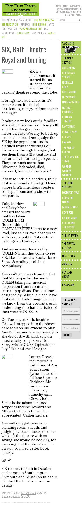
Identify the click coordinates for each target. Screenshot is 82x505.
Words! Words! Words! (66, 170)
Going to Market (67, 200)
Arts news (68, 68)
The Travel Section (68, 245)
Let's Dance (68, 97)
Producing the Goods (68, 225)
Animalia (67, 264)
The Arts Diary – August (16, 20)
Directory (23, 33)
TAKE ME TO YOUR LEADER (69, 45)
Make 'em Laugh (70, 102)
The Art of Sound (68, 149)
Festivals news (67, 84)
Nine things (39, 24)
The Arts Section (67, 60)
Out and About (67, 274)
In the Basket (70, 207)
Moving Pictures (67, 109)
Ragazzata (68, 285)
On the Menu (69, 218)
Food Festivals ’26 (31, 28)
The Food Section (67, 185)
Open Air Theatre (67, 119)
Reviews (25, 24)
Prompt (67, 137)
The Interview (70, 235)
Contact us (39, 33)
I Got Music (69, 92)
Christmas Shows (68, 75)
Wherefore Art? (32, 502)
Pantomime (68, 126)
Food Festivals (71, 192)
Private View (69, 132)
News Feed (68, 212)
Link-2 (48, 502)
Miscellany (68, 256)
